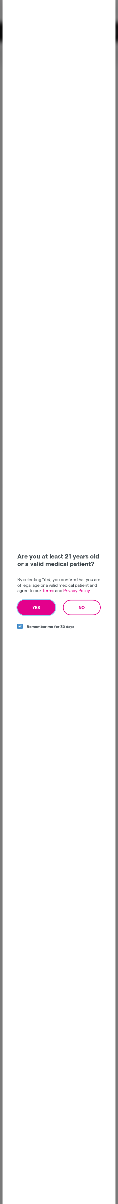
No (82, 607)
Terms (48, 590)
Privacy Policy (76, 590)
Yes (36, 607)
